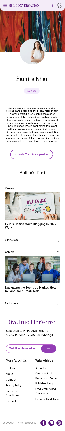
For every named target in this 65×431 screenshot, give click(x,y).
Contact (11, 380)
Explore (10, 368)
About (9, 374)
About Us (40, 368)
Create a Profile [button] (44, 373)
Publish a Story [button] (44, 383)
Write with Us (44, 360)
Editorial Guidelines (46, 399)
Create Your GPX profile (31, 154)
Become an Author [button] (46, 378)
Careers (31, 90)
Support (11, 401)
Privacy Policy (14, 385)
